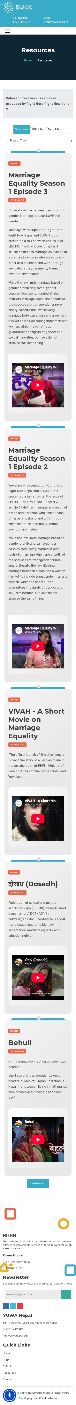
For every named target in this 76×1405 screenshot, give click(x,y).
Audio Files (54, 129)
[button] (9, 1395)
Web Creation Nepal (45, 1398)
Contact (8, 1379)
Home (28, 60)
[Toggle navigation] (6, 30)
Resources (9, 1372)
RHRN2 (7, 1366)
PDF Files (38, 129)
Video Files (21, 129)
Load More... (38, 1183)
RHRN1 (7, 1359)
